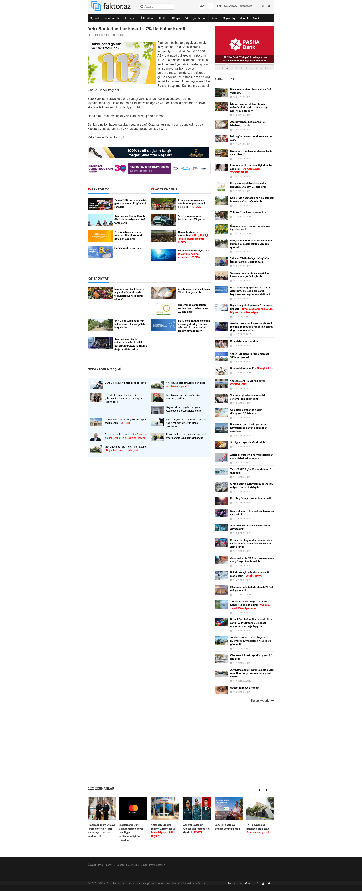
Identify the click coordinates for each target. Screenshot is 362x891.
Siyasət (94, 18)
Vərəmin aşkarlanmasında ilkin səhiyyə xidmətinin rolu (248, 397)
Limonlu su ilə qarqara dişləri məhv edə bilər (251, 169)
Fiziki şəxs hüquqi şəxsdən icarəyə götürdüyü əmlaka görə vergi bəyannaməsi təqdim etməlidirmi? (194, 326)
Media (256, 18)
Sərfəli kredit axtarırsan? (128, 248)
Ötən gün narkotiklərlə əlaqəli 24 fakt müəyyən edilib (251, 588)
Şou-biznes (199, 18)
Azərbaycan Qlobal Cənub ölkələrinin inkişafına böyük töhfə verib (130, 219)
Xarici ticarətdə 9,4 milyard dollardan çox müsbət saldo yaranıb (251, 456)
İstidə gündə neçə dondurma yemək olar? (251, 138)
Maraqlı (243, 18)
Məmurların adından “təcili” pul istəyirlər (126, 448)
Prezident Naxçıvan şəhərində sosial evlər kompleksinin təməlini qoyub (186, 436)
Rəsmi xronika (112, 18)
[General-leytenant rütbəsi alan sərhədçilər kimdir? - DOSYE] (197, 815)
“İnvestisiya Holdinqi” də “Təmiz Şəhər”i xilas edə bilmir (250, 605)
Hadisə (163, 18)
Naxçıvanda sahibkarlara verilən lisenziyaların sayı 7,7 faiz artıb (193, 308)
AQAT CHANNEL (167, 189)
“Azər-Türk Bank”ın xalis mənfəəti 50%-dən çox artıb (250, 355)
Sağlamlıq (229, 18)
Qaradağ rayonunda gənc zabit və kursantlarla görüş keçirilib (249, 274)
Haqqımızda (234, 883)
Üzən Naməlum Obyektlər (193, 254)
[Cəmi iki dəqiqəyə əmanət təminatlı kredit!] (228, 813)
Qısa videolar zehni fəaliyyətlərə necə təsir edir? (252, 512)
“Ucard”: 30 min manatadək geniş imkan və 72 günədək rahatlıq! (130, 203)
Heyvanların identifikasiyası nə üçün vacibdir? (251, 91)
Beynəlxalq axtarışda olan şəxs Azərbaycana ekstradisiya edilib (183, 409)
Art (186, 18)
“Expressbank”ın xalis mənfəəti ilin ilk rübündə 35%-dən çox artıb (128, 235)
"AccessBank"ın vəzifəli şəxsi (248, 382)
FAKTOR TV (100, 189)
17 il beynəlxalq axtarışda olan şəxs (186, 384)
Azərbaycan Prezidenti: (126, 436)
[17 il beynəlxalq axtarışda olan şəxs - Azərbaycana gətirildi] (260, 815)
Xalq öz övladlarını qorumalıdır (248, 212)
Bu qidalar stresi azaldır (244, 341)
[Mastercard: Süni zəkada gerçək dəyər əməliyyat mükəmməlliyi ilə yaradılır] (133, 819)
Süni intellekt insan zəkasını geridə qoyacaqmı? (250, 527)
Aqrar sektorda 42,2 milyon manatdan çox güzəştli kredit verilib (252, 559)
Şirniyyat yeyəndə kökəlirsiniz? (248, 442)
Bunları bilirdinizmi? (251, 368)
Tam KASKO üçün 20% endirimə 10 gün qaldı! (250, 471)
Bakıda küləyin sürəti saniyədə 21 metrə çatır (249, 574)
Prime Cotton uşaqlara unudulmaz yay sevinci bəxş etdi (191, 203)
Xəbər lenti (225, 79)
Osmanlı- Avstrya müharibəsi (193, 237)
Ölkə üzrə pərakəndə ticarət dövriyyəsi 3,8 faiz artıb (246, 411)
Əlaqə (248, 883)
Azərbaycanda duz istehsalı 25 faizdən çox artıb (194, 290)
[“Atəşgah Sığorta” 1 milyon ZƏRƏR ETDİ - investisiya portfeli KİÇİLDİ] (165, 817)
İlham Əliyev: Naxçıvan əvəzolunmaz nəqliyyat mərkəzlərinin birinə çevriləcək (186, 423)
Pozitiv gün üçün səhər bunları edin (251, 498)
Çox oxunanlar (101, 788)
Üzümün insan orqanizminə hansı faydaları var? (250, 227)
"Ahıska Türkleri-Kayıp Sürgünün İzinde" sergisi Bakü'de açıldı (249, 260)
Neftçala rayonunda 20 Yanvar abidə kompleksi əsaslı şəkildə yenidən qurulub (251, 244)
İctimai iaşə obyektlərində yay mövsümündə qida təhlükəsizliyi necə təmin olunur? (129, 294)
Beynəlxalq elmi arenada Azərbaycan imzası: (251, 309)
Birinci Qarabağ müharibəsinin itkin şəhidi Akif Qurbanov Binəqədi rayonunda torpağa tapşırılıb (251, 623)
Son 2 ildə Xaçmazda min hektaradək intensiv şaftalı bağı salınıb (129, 324)
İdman (214, 18)
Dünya (176, 18)
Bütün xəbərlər (261, 700)
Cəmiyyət (130, 18)
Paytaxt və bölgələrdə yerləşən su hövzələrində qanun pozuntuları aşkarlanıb (249, 428)
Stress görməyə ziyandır (244, 687)
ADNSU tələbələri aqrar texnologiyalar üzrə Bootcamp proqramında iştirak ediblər (252, 673)
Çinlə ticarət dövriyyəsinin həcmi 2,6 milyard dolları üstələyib (251, 485)
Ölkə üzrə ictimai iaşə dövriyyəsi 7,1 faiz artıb (251, 657)
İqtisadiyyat (147, 18)
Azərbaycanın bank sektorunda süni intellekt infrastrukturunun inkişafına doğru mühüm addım (130, 344)
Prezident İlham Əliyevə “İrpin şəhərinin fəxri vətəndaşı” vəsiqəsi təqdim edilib (123, 398)
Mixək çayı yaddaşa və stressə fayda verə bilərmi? (251, 152)
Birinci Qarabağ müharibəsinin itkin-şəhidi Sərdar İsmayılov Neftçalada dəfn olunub (251, 543)
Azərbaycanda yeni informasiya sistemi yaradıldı (183, 396)
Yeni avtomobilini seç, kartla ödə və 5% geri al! (192, 217)
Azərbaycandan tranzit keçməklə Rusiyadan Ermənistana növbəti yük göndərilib (251, 641)
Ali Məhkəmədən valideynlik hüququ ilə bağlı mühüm (126, 421)
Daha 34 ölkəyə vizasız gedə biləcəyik (125, 382)
